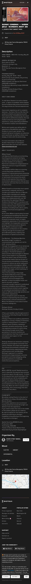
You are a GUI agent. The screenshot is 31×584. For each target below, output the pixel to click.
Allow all (6, 576)
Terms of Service (15, 580)
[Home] (7, 3)
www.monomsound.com (9, 146)
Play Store (21, 548)
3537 (6, 465)
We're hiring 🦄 (6, 518)
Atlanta (19, 518)
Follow (26, 439)
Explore (22, 2)
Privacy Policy (5, 580)
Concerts (5, 523)
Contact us (5, 536)
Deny (26, 576)
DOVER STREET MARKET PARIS (13, 29)
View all (19, 523)
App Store (8, 548)
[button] (26, 439)
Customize (14, 576)
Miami (18, 516)
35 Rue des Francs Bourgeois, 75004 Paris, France (16, 470)
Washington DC (21, 513)
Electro (6, 450)
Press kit (4, 516)
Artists (4, 521)
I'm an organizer (7, 511)
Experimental (8, 454)
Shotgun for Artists (8, 513)
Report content (7, 538)
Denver (19, 521)
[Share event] (27, 2)
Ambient (15, 450)
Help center (5, 533)
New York (19, 511)
